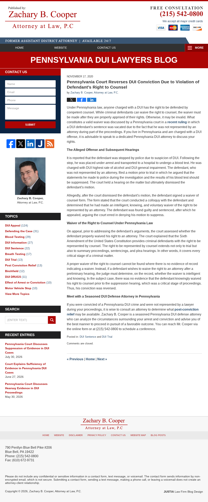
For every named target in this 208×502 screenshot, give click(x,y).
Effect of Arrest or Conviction (28, 282)
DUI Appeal (16, 225)
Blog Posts (158, 435)
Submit (30, 124)
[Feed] (50, 143)
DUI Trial (107, 336)
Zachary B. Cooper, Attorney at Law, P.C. (55, 491)
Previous (75, 359)
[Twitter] (21, 143)
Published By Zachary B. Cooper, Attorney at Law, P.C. (176, 19)
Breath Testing (18, 254)
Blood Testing (18, 236)
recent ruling (177, 122)
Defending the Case (22, 231)
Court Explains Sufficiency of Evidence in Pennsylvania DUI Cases (26, 368)
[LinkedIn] (30, 143)
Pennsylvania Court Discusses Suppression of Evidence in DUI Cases (27, 348)
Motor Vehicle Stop (21, 288)
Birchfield (15, 271)
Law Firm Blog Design (183, 491)
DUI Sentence (88, 336)
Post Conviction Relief (23, 265)
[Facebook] (11, 143)
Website (60, 47)
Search (51, 320)
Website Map (138, 435)
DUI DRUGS (16, 276)
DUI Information (19, 242)
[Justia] (40, 143)
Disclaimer (76, 435)
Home (19, 47)
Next (102, 359)
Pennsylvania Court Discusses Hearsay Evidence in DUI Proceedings (26, 388)
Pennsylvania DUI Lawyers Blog (42, 18)
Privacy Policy (97, 435)
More (199, 47)
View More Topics (17, 293)
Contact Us (106, 47)
